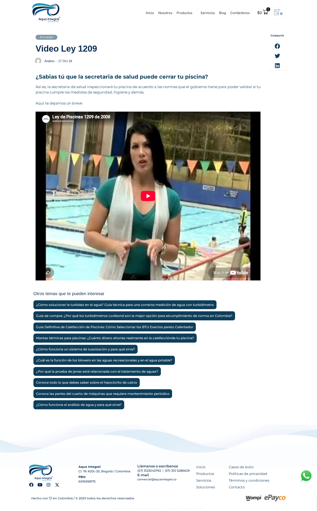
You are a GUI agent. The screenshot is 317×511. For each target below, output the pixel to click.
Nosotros (165, 13)
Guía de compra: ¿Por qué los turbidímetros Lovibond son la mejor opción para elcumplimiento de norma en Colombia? (134, 316)
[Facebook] (31, 485)
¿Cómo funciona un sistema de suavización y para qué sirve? (85, 349)
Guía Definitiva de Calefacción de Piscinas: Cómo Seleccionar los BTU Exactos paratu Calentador (114, 327)
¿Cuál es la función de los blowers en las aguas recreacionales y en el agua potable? (104, 360)
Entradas (46, 37)
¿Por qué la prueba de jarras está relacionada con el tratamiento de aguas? (97, 371)
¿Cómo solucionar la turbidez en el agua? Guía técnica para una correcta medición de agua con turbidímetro (125, 305)
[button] (277, 46)
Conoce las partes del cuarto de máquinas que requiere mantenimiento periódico (102, 394)
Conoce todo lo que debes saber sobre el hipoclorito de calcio (86, 382)
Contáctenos (240, 13)
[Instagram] (48, 485)
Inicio (150, 13)
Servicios (208, 13)
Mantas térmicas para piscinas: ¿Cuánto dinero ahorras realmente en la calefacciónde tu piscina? (115, 338)
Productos (184, 13)
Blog (222, 13)
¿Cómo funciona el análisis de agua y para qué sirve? (79, 405)
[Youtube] (40, 485)
